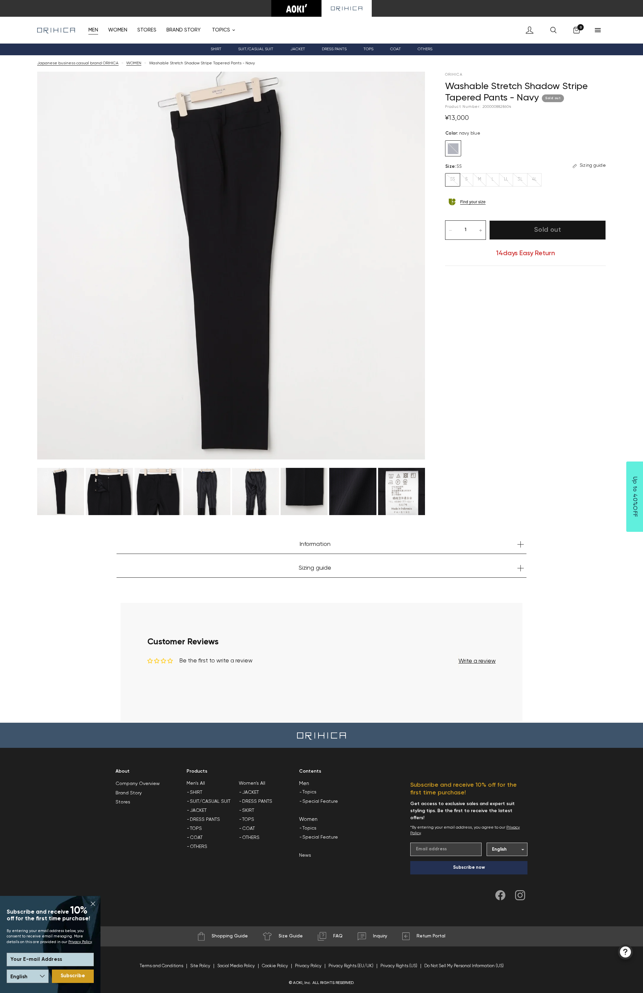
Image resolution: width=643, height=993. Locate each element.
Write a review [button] (477, 661)
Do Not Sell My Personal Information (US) (464, 966)
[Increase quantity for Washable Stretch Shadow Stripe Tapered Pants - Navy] (481, 230)
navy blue (453, 149)
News (305, 855)
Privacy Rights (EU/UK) (351, 966)
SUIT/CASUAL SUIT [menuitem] (210, 801)
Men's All (196, 783)
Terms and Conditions (161, 966)
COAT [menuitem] (395, 49)
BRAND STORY (183, 29)
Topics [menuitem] (309, 792)
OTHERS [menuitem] (198, 846)
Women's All (252, 783)
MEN (93, 29)
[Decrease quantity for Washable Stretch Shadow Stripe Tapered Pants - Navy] (450, 230)
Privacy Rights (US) (398, 966)
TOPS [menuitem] (196, 828)
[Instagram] (520, 895)
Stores (123, 802)
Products (197, 771)
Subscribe (73, 975)
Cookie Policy (275, 966)
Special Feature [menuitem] (320, 801)
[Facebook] (500, 895)
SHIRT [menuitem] (196, 792)
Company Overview (138, 783)
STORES (146, 29)
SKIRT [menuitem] (248, 810)
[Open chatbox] (625, 952)
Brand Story (129, 793)
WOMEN (117, 29)
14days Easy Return (525, 254)
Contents (310, 771)
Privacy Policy (80, 942)
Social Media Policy (236, 966)
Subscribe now (469, 867)
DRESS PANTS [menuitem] (334, 49)
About (123, 771)
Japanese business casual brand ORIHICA (78, 63)
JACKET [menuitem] (198, 810)
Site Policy (200, 966)
